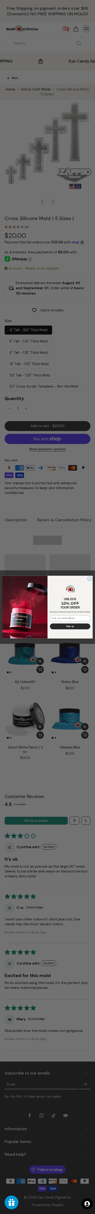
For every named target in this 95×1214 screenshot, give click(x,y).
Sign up (70, 626)
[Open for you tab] (87, 1203)
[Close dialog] (90, 579)
